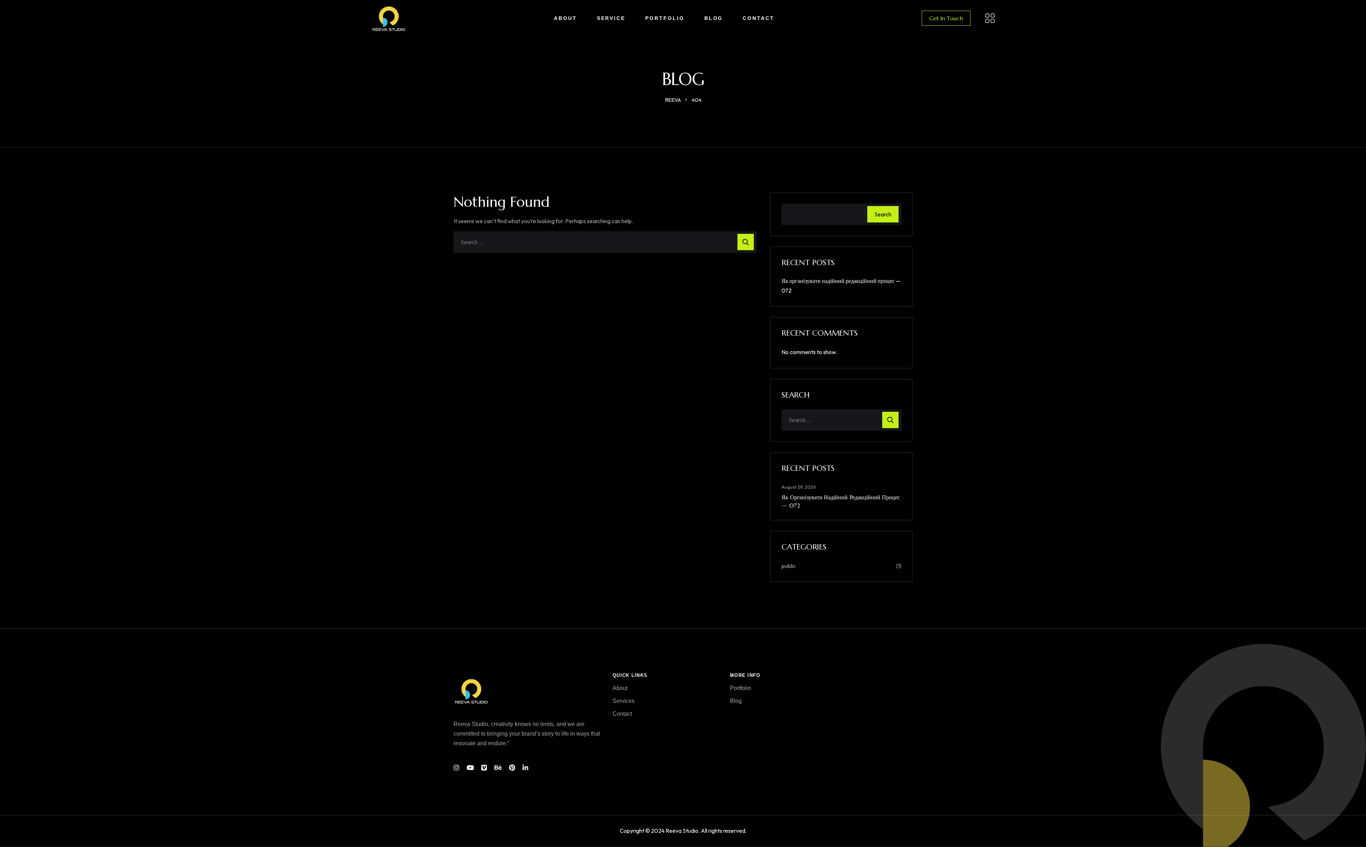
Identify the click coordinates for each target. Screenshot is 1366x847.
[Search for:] (605, 242)
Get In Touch (946, 18)
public (789, 565)
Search (882, 214)
